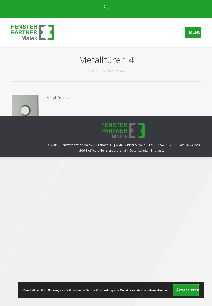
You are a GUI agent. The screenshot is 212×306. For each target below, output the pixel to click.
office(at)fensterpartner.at (107, 150)
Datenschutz (139, 150)
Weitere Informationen (152, 290)
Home (93, 70)
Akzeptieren (187, 289)
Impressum (159, 150)
